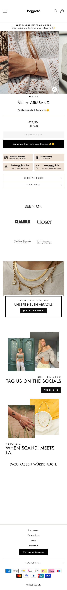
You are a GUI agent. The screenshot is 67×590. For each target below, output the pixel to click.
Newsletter (33, 562)
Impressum (33, 530)
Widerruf (33, 545)
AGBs (33, 540)
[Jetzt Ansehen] (33, 290)
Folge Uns (51, 390)
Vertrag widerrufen (33, 552)
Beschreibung (33, 178)
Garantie (33, 184)
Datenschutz (33, 535)
